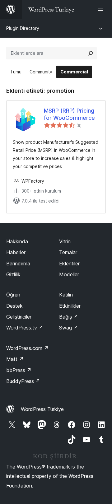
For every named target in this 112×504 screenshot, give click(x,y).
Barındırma (18, 263)
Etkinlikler (70, 306)
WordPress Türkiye (42, 409)
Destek (14, 306)
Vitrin (65, 241)
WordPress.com (27, 348)
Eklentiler (69, 263)
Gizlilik (13, 274)
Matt (15, 359)
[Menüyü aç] (102, 9)
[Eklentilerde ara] (90, 53)
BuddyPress (23, 381)
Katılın (66, 295)
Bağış (68, 317)
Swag (68, 327)
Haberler (16, 252)
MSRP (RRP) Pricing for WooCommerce (69, 114)
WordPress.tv (24, 327)
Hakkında (17, 241)
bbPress (18, 370)
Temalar (68, 252)
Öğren (13, 295)
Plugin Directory (22, 28)
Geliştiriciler (18, 317)
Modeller (69, 274)
